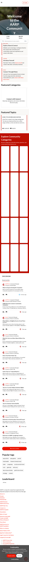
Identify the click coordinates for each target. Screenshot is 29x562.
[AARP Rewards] (24, 158)
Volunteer (2, 497)
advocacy (15, 467)
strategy (5, 473)
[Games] (5, 152)
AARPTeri (7, 283)
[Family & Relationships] (24, 194)
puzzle (19, 458)
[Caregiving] (5, 184)
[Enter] (2, 41)
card (4, 467)
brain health (6, 461)
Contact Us (2, 508)
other (4, 464)
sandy (6, 317)
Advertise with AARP (5, 516)
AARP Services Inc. (4, 524)
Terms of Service (7, 542)
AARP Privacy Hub (7, 540)
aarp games (13, 458)
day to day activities (8, 470)
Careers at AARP (4, 518)
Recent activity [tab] (6, 280)
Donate (2, 496)
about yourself (18, 62)
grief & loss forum (18, 470)
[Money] (24, 224)
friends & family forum (15, 461)
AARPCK (7, 367)
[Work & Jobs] (24, 254)
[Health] (5, 225)
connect (11, 473)
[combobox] (14, 41)
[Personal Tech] (5, 258)
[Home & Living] (14, 230)
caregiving (9, 464)
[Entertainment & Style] (14, 193)
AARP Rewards (3, 501)
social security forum (19, 464)
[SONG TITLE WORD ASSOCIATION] (13, 122)
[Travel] (14, 251)
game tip (9, 467)
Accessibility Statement (8, 543)
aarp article (5, 458)
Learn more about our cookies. (16, 552)
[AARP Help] (14, 155)
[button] (14, 559)
